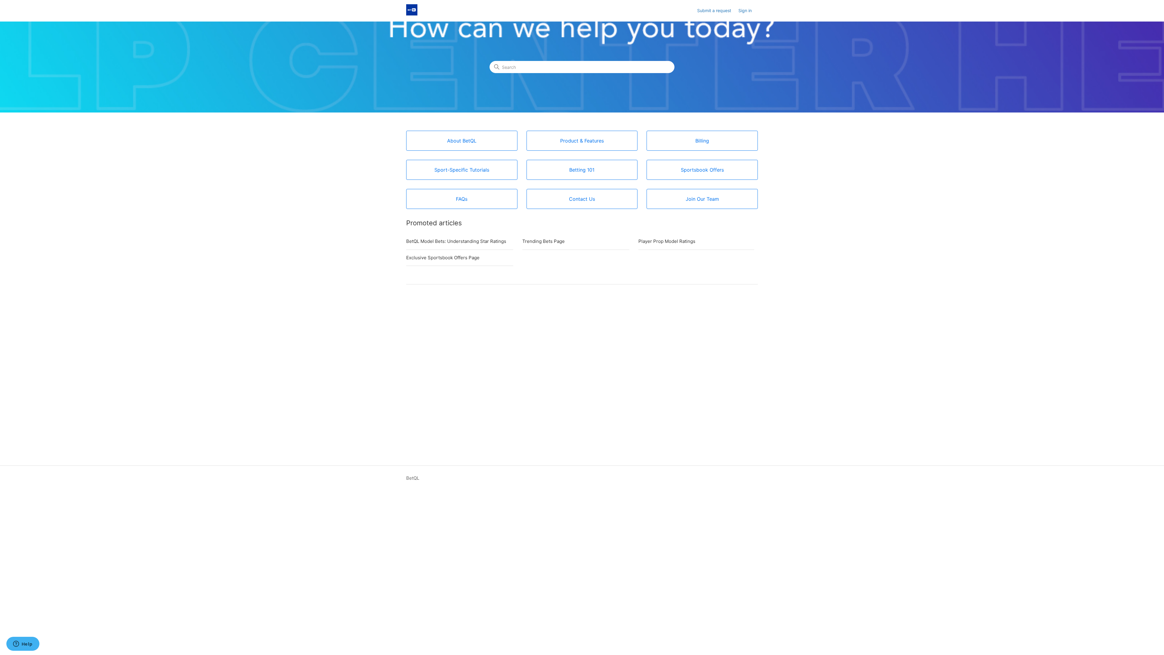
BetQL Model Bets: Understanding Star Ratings (456, 241)
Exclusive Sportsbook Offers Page (443, 257)
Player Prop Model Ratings (666, 241)
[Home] (411, 14)
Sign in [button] (745, 10)
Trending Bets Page (543, 241)
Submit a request (714, 10)
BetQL (412, 478)
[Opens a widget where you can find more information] (22, 644)
